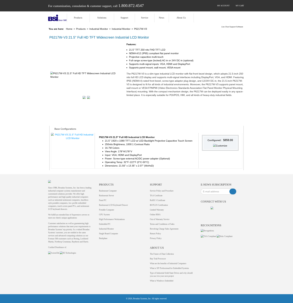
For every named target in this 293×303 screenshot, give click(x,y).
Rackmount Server (106, 195)
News (161, 17)
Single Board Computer (108, 233)
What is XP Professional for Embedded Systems (169, 268)
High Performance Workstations (112, 219)
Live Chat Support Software (232, 27)
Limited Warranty (157, 210)
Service (144, 17)
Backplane (103, 238)
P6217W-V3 (140, 28)
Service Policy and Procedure (161, 191)
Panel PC (102, 200)
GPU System (104, 214)
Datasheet (86, 118)
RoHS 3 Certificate (157, 200)
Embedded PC (105, 224)
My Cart (239, 6)
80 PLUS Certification (159, 205)
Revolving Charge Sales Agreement (164, 229)
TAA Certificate (156, 195)
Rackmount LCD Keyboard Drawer (113, 205)
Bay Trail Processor (158, 259)
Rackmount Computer (108, 191)
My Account (223, 6)
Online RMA (155, 214)
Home (69, 28)
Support (124, 17)
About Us (181, 17)
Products (78, 17)
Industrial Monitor (98, 28)
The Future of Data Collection (162, 254)
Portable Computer (106, 210)
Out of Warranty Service (159, 219)
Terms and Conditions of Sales (162, 224)
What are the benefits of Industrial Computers (168, 263)
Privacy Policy (156, 238)
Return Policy (155, 233)
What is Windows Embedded (161, 281)
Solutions (101, 17)
